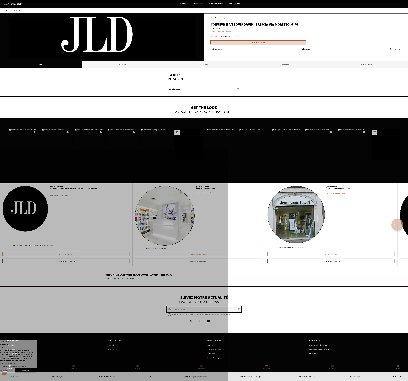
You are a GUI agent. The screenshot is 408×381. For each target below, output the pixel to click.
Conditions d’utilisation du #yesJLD (252, 376)
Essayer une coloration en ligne (318, 349)
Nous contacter (313, 354)
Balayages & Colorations (216, 349)
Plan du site (397, 376)
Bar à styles (211, 354)
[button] (23, 144)
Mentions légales (58, 376)
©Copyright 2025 (12, 376)
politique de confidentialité (106, 376)
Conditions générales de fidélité (196, 376)
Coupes (210, 345)
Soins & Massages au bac (216, 358)
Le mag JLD (111, 349)
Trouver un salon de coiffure (317, 345)
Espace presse (355, 376)
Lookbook (110, 345)
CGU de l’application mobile (307, 376)
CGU (150, 376)
